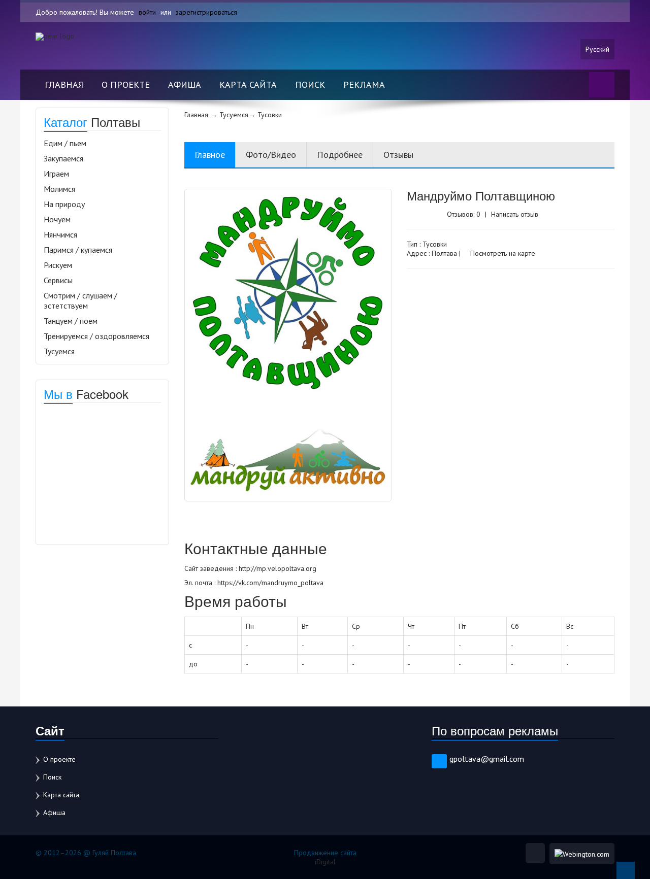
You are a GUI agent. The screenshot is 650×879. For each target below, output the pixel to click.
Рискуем (58, 265)
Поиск (310, 84)
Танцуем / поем (71, 321)
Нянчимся (60, 234)
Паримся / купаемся (78, 250)
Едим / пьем (65, 143)
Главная (64, 84)
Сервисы (58, 280)
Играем (56, 173)
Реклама (364, 84)
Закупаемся (63, 158)
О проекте (126, 84)
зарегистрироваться (206, 12)
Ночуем (57, 219)
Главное (209, 154)
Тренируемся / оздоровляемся (96, 336)
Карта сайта (248, 84)
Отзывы (398, 154)
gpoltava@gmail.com (486, 759)
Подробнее (340, 154)
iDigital (325, 861)
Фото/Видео (271, 154)
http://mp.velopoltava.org (277, 568)
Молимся (59, 189)
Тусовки (434, 244)
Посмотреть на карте (501, 253)
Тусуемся (59, 351)
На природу (64, 204)
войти (147, 12)
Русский (597, 49)
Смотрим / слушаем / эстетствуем (80, 300)
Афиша (184, 84)
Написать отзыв (514, 214)
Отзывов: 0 (463, 214)
